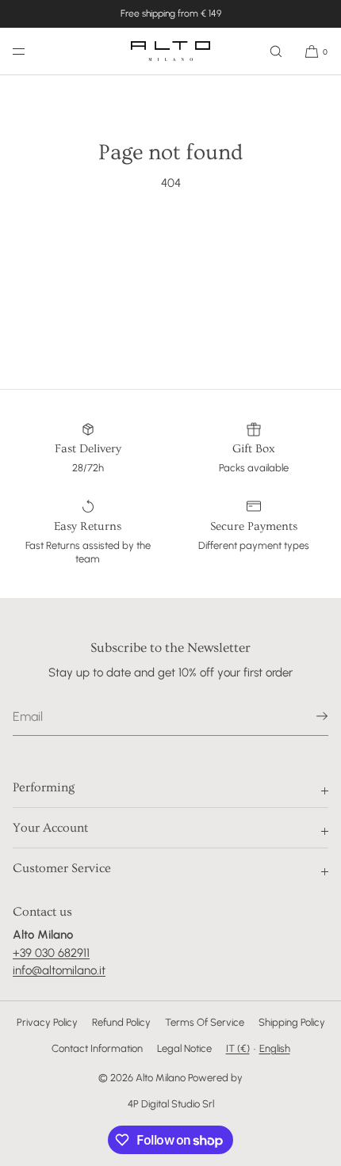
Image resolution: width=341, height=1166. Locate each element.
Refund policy (121, 1022)
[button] (276, 51)
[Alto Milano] (170, 51)
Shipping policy (292, 1022)
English (274, 1048)
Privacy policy (47, 1022)
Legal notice (184, 1048)
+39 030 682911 (51, 953)
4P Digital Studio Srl (171, 1104)
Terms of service (204, 1022)
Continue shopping (171, 242)
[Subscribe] (308, 716)
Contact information (97, 1048)
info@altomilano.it (59, 970)
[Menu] (32, 51)
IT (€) (238, 1048)
